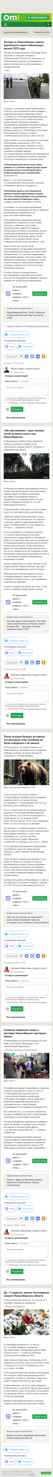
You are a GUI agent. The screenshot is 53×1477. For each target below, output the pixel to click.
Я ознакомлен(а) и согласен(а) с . (27, 403)
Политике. (32, 1475)
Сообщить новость (18, 334)
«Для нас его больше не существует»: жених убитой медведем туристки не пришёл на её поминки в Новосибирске (28, 920)
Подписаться (40, 293)
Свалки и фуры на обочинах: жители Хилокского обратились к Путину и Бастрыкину (24, 1182)
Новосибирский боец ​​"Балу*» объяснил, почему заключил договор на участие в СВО (26, 315)
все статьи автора (17, 372)
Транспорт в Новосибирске (15, 32)
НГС (45, 802)
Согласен (46, 1473)
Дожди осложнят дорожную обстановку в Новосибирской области (26, 1436)
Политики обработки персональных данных (25, 400)
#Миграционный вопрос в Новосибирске (21, 1050)
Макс (12, 346)
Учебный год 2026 (42, 32)
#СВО (7, 70)
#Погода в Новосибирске (15, 1306)
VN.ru (19, 1111)
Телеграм (27, 346)
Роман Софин (17, 368)
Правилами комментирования (37, 403)
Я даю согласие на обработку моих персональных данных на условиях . (25, 399)
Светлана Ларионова (21, 674)
